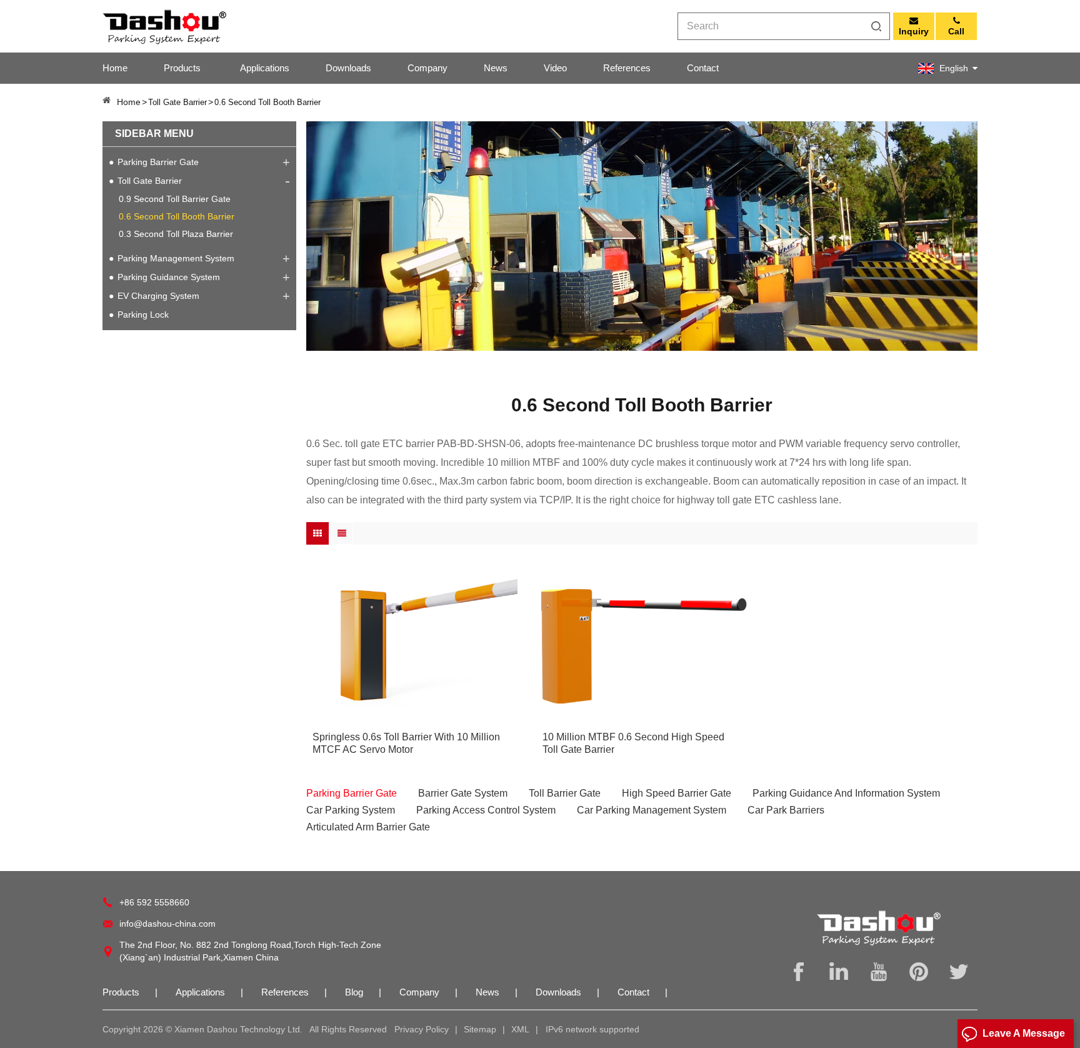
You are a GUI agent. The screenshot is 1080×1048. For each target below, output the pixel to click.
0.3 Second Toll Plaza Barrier (176, 234)
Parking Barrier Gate (158, 162)
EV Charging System (158, 296)
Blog (354, 992)
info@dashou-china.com (167, 924)
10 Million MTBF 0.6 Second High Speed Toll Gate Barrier (633, 743)
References (627, 68)
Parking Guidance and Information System (846, 793)
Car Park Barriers (786, 810)
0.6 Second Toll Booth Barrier (176, 216)
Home (115, 68)
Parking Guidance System (169, 277)
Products (182, 68)
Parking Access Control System (486, 810)
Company (428, 68)
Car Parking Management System (651, 810)
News (496, 68)
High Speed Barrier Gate (676, 793)
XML (520, 1029)
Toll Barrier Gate (565, 793)
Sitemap (480, 1029)
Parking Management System (176, 258)
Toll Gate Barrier (150, 181)
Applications (264, 68)
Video (555, 68)
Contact (703, 68)
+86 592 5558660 (154, 902)
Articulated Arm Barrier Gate (368, 827)
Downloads (348, 68)
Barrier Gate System (463, 793)
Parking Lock (143, 315)
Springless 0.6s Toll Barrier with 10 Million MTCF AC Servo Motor (406, 743)
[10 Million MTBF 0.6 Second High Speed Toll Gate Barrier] (642, 646)
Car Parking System (350, 810)
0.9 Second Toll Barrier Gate (175, 199)
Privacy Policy (421, 1029)
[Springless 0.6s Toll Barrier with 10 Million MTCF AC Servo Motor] (412, 646)
